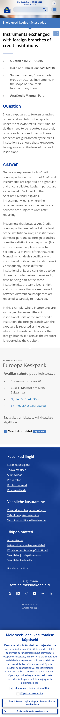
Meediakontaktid (20, 431)
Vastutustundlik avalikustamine (26, 520)
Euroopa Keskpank (18, 465)
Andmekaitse (15, 540)
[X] (10, 593)
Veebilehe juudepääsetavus (24, 555)
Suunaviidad (14, 475)
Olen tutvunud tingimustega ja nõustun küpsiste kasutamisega (32, 702)
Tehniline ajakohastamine (23, 515)
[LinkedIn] (18, 593)
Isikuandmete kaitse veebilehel (26, 545)
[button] (54, 3)
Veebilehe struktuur (19, 568)
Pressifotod (14, 480)
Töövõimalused (16, 470)
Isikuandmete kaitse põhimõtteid (32, 688)
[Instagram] (26, 593)
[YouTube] (34, 593)
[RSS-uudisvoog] (50, 593)
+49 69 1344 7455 (26, 399)
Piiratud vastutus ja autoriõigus (26, 510)
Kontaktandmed (17, 485)
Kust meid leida (16, 490)
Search (44, 9)
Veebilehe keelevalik (19, 560)
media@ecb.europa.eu (30, 405)
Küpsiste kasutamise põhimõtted (27, 550)
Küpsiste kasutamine (31, 694)
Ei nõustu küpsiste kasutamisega (32, 711)
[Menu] (54, 10)
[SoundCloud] (42, 593)
